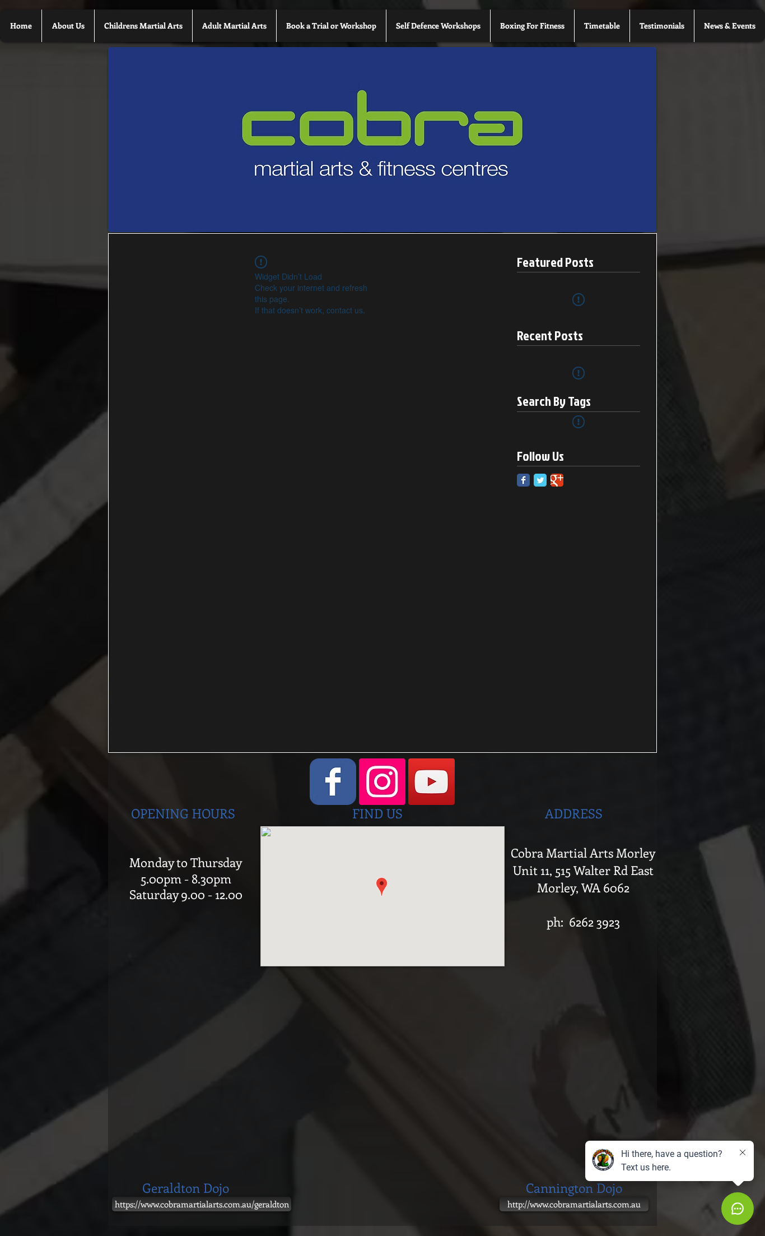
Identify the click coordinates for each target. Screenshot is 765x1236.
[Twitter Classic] (540, 480)
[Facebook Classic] (523, 480)
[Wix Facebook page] (333, 781)
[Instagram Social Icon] (382, 781)
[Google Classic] (557, 480)
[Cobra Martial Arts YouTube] (431, 781)
